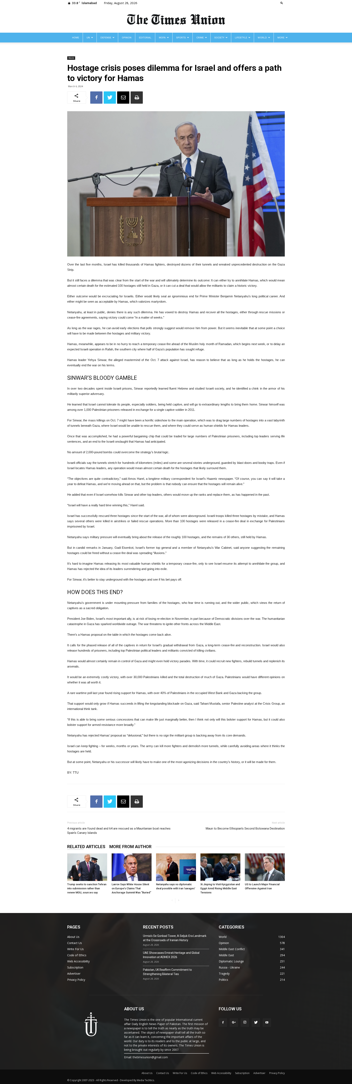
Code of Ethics (76, 955)
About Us (73, 937)
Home (75, 37)
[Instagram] (245, 1022)
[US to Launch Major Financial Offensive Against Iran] (265, 867)
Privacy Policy (76, 980)
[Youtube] (267, 1022)
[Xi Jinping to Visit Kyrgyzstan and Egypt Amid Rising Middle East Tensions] (220, 867)
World (262, 37)
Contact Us (74, 943)
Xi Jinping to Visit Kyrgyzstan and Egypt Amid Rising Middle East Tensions (220, 888)
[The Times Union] (176, 20)
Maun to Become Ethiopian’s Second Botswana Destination (245, 828)
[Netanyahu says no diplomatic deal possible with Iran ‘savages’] (176, 867)
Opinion (126, 37)
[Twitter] (256, 1022)
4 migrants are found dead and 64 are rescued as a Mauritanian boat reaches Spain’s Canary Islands (118, 831)
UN (88, 37)
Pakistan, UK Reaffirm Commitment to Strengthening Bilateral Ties (167, 972)
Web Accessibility (78, 961)
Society (219, 37)
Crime (200, 37)
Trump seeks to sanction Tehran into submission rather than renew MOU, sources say (86, 888)
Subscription (75, 967)
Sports (181, 37)
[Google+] (234, 1022)
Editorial (145, 37)
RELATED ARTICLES (86, 846)
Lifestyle (241, 37)
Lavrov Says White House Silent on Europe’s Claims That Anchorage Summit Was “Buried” (131, 888)
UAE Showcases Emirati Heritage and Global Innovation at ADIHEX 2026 (171, 955)
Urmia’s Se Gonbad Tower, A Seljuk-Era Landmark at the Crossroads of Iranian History (174, 938)
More (280, 37)
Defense (105, 37)
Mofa (162, 37)
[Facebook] (223, 1022)
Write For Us (75, 949)
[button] (282, 2)
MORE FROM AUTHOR (130, 846)
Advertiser (73, 973)
